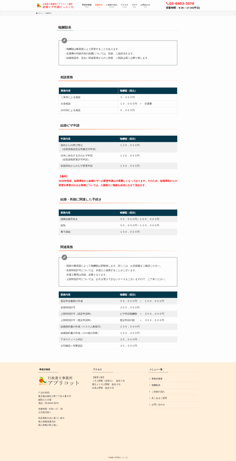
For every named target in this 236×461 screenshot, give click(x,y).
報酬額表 (156, 385)
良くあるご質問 (159, 398)
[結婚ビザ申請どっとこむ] (55, 5)
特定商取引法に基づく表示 (51, 418)
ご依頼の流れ (158, 392)
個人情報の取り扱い (48, 425)
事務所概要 (157, 379)
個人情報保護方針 (47, 421)
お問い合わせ (158, 404)
